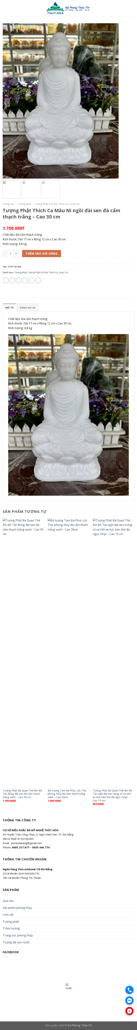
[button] (114, 102)
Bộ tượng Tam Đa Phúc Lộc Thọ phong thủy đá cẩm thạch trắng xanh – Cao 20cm (67, 794)
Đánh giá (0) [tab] (27, 307)
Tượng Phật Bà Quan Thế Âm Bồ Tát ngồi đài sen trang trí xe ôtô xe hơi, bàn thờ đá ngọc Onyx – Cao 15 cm (112, 795)
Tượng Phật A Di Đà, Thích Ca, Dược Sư (57, 204)
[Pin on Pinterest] (32, 280)
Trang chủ (8, 204)
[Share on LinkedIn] (38, 280)
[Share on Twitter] (19, 280)
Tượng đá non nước (16, 942)
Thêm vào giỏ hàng (41, 254)
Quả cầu (8, 901)
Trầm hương (11, 928)
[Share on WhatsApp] (6, 280)
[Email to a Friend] (25, 280)
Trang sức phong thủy (18, 935)
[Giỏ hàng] (132, 8)
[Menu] (5, 8)
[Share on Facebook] (12, 280)
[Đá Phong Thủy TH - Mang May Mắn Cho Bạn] (68, 8)
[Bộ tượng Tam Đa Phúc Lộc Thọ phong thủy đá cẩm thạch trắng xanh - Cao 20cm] (68, 652)
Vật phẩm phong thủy (17, 908)
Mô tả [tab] (10, 307)
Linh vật (8, 915)
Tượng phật (24, 204)
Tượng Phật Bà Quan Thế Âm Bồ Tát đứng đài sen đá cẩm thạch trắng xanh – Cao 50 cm (22, 794)
